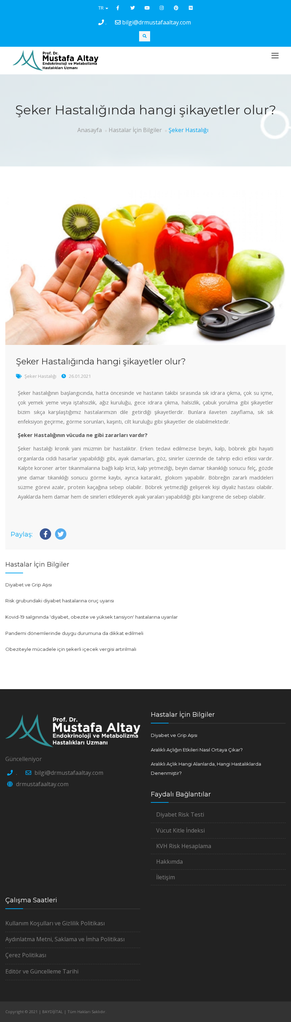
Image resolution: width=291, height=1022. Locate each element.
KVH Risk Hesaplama (183, 846)
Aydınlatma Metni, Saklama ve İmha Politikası (65, 939)
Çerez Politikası (25, 955)
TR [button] (101, 8)
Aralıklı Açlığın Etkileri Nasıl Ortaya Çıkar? (197, 750)
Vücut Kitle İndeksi (180, 830)
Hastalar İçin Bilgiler (135, 130)
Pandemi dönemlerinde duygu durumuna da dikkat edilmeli (74, 633)
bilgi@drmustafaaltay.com (156, 22)
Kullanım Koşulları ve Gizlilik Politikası (55, 923)
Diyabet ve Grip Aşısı (28, 584)
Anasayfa (89, 130)
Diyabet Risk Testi (180, 814)
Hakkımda (169, 861)
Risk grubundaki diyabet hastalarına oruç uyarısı (59, 600)
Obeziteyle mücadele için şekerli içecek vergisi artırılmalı (70, 649)
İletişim (165, 877)
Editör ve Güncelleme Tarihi (41, 971)
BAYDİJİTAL (52, 1011)
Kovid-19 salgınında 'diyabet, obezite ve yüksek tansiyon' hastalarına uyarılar (91, 617)
